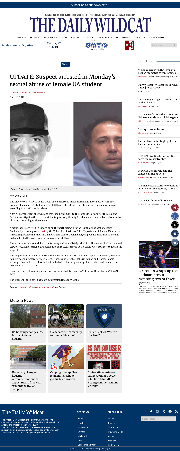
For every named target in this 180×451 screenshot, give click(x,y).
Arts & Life (50, 37)
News (19, 37)
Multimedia (123, 37)
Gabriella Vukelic (18, 92)
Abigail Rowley (143, 177)
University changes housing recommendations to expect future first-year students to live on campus (26, 381)
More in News (21, 300)
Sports (34, 37)
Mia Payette (142, 148)
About (139, 37)
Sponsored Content (87, 445)
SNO (102, 449)
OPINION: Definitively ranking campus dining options (155, 172)
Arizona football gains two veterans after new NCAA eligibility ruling (158, 187)
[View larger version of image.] (66, 144)
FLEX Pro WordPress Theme (87, 449)
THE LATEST (146, 61)
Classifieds (156, 37)
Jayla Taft (141, 106)
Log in (107, 449)
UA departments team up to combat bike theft (66, 333)
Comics (88, 37)
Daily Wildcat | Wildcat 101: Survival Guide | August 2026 (158, 86)
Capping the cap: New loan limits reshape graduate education (63, 376)
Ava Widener (142, 204)
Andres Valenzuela (145, 192)
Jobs (80, 440)
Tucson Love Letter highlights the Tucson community (157, 142)
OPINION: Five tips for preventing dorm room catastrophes (157, 157)
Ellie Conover (143, 133)
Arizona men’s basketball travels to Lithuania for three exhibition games (159, 116)
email (43, 231)
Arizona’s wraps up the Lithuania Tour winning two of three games (157, 71)
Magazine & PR (71, 37)
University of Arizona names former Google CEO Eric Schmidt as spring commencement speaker (103, 379)
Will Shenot (142, 77)
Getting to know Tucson (151, 129)
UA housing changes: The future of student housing (28, 335)
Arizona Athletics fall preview (155, 200)
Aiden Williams (143, 163)
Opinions (103, 37)
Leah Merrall (38, 92)
